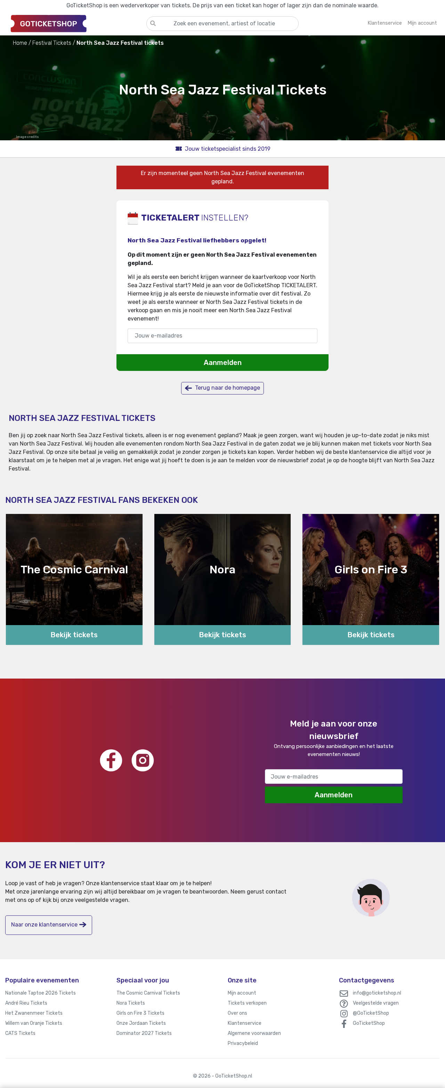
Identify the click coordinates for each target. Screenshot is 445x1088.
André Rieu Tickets (26, 1003)
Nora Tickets (130, 1003)
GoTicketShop (369, 1023)
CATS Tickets (20, 1033)
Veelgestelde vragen (376, 1003)
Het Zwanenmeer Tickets (34, 1013)
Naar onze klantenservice (44, 924)
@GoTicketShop (371, 1013)
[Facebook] (111, 760)
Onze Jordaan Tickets (141, 1023)
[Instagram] (143, 760)
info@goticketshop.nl (377, 993)
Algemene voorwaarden (254, 1033)
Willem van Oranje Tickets (33, 1023)
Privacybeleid (243, 1043)
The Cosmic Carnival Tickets (148, 993)
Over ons (237, 1013)
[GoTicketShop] (75, 23)
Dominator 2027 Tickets (144, 1033)
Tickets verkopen (247, 1003)
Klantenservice (244, 1023)
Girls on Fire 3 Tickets (140, 1013)
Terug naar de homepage (227, 387)
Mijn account (242, 993)
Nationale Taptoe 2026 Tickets (40, 993)
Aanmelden (223, 362)
